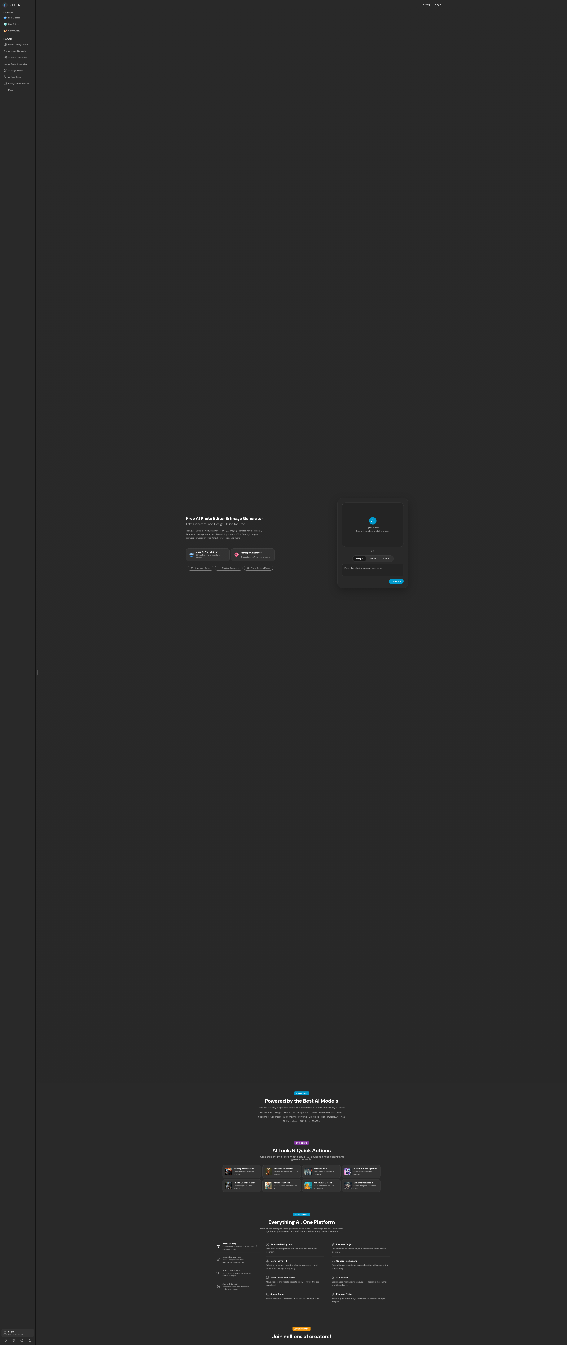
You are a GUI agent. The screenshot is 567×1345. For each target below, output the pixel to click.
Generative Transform (283, 1277)
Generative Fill (279, 1260)
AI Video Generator (230, 568)
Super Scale (277, 1294)
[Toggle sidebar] (38, 672)
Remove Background (282, 1244)
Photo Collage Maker (260, 568)
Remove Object (345, 1244)
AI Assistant (343, 1277)
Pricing (426, 4)
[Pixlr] (17, 5)
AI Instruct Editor (202, 568)
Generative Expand (346, 1260)
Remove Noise (344, 1294)
